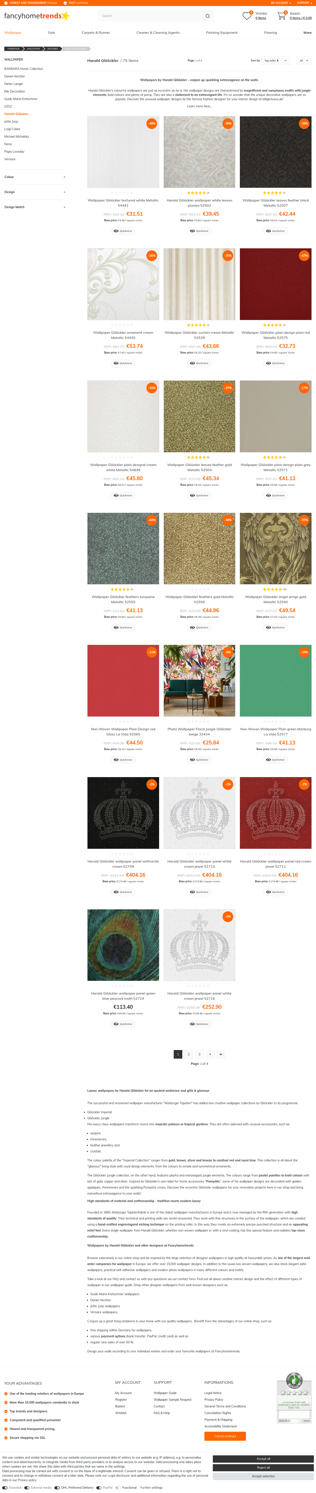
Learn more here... (199, 106)
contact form (186, 1279)
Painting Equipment (222, 32)
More (308, 32)
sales (112, 1342)
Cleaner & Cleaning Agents (158, 32)
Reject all (263, 1468)
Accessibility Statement (220, 1426)
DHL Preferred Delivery (77, 1488)
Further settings (151, 1488)
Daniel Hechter (101, 1300)
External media (41, 1488)
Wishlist (120, 1413)
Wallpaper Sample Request (173, 1400)
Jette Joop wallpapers (105, 1306)
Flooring (270, 32)
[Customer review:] (294, 1397)
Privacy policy (27, 1480)
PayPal (107, 1488)
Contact (159, 1406)
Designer (53, 48)
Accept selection (263, 1476)
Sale (51, 32)
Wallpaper (12, 32)
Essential (15, 1488)
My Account (279, 3)
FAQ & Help (162, 1413)
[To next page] (210, 1054)
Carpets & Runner (96, 32)
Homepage (14, 48)
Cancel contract (225, 1436)
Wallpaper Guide (165, 1393)
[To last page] (221, 1054)
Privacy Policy (213, 1400)
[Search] (207, 16)
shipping (78, 3)
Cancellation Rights (217, 1413)
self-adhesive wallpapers (133, 1270)
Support (303, 3)
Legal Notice (213, 1393)
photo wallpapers (181, 1270)
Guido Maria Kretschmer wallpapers (115, 1294)
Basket (120, 1406)
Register (121, 1400)
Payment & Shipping (218, 1420)
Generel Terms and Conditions (225, 1406)
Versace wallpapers (104, 1312)
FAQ (116, 1279)
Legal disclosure (119, 1476)
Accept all (263, 1459)
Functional (129, 1488)
